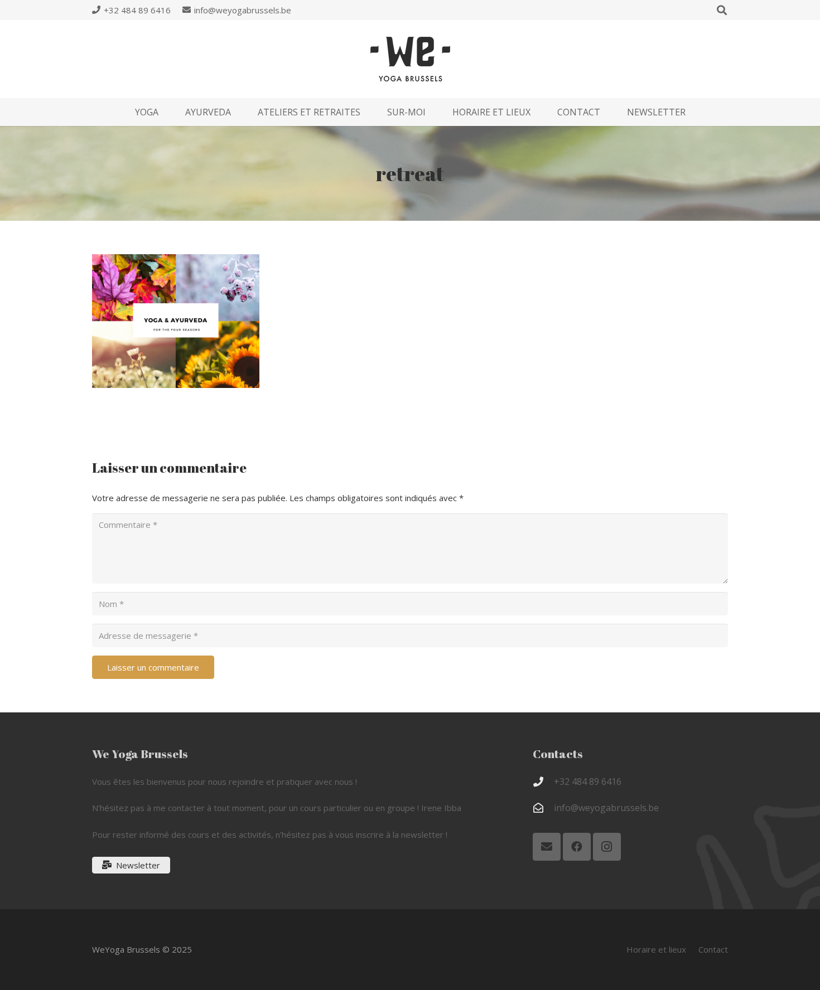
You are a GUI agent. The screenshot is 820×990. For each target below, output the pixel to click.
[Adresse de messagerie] (547, 847)
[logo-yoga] (410, 59)
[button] (166, 111)
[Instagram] (607, 847)
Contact (713, 949)
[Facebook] (577, 847)
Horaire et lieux (656, 949)
